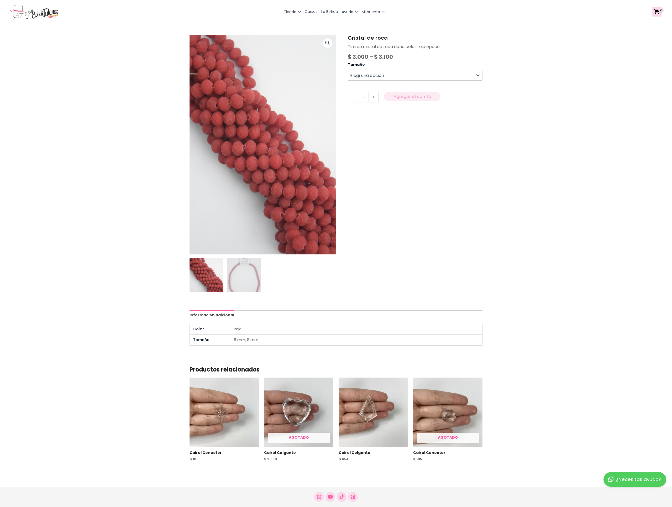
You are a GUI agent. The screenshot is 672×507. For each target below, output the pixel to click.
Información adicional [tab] (212, 315)
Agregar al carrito (412, 96)
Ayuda (347, 11)
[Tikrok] (341, 497)
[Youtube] (330, 497)
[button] (327, 43)
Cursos (311, 11)
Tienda (290, 11)
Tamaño (356, 64)
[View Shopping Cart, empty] (657, 12)
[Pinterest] (353, 497)
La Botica (329, 11)
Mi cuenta (371, 11)
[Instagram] (319, 497)
